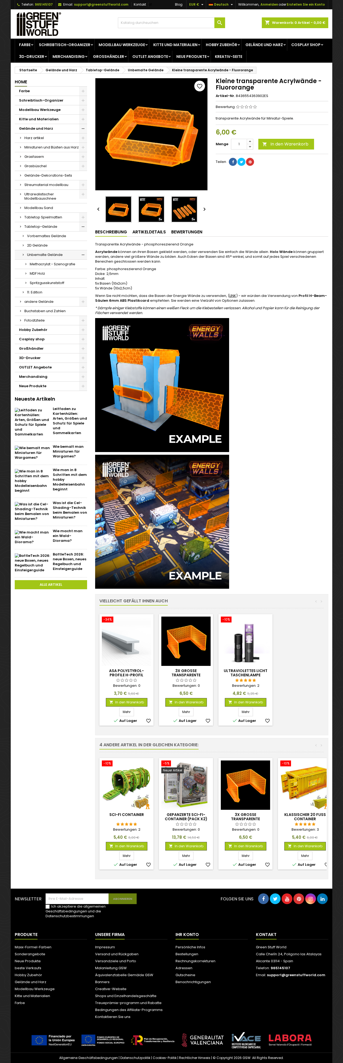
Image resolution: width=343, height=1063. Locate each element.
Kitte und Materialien (175, 44)
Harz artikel (34, 137)
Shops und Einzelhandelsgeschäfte (125, 995)
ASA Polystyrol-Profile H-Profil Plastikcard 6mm (126, 675)
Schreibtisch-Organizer (64, 44)
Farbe (25, 44)
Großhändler (108, 56)
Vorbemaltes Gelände (46, 235)
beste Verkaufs (28, 968)
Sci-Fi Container (126, 814)
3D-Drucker (31, 56)
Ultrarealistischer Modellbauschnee (40, 196)
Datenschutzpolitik (135, 1057)
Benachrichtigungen (193, 981)
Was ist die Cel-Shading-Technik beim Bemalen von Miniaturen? (70, 510)
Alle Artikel (51, 584)
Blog (178, 4)
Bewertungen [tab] (186, 232)
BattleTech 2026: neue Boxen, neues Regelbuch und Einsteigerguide (69, 561)
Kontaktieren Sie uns (113, 1016)
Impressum (105, 947)
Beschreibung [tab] (111, 232)
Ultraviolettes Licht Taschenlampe (245, 673)
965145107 (44, 4)
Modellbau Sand (38, 207)
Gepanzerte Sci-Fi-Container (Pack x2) (186, 817)
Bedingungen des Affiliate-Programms (129, 1009)
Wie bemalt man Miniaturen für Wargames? (68, 451)
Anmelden (269, 4)
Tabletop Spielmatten (43, 217)
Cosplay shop (305, 44)
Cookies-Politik (165, 1057)
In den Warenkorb (285, 144)
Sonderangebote (30, 954)
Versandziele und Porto (115, 961)
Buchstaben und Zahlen (45, 311)
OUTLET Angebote (150, 56)
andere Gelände (39, 301)
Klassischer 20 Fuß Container (305, 817)
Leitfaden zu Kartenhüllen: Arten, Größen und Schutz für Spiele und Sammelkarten (70, 420)
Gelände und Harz (264, 44)
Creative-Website (110, 988)
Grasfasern (34, 156)
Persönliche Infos (190, 947)
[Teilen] (233, 162)
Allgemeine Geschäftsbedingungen (88, 1057)
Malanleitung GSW (111, 968)
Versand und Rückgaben (117, 954)
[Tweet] (241, 162)
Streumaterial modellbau (46, 184)
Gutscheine (185, 975)
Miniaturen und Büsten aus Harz (51, 147)
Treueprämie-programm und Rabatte (128, 1002)
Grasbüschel (35, 166)
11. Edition (34, 292)
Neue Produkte (191, 56)
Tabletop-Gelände (40, 226)
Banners (102, 981)
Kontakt (140, 4)
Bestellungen (187, 954)
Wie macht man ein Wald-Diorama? (68, 535)
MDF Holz (37, 273)
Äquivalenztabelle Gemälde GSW (124, 975)
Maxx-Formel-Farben (33, 947)
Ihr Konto (187, 934)
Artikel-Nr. (225, 96)
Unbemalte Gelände (45, 254)
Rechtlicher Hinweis (194, 1057)
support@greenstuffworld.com (101, 4)
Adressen (184, 968)
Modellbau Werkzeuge (122, 44)
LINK (232, 295)
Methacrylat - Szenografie (52, 264)
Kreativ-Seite (228, 56)
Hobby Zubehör (221, 44)
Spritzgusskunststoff (47, 282)
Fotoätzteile (34, 320)
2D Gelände (37, 245)
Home (21, 82)
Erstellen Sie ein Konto (306, 4)
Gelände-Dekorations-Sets (48, 175)
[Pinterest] (250, 162)
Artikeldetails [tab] (149, 232)
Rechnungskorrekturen (195, 961)
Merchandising (69, 56)
